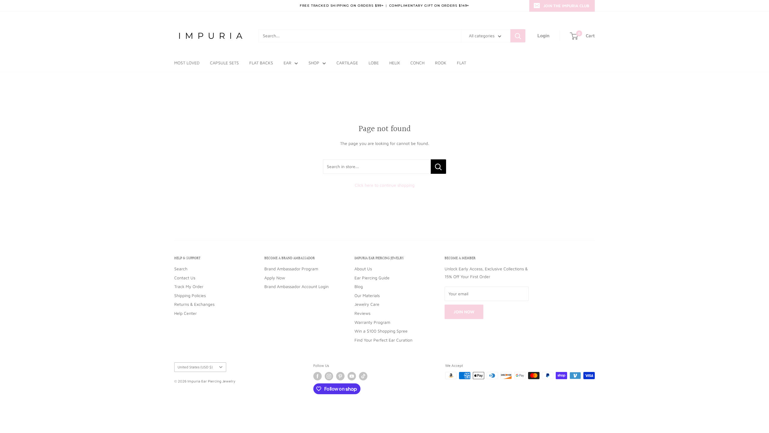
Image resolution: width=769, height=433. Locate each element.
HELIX (394, 62)
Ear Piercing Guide (372, 277)
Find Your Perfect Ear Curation (383, 339)
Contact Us (184, 277)
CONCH (417, 62)
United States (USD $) (195, 367)
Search (180, 268)
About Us (363, 268)
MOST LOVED (186, 62)
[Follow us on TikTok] (363, 376)
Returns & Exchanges (194, 304)
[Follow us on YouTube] (352, 376)
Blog (358, 286)
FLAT (461, 62)
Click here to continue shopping (385, 185)
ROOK (440, 62)
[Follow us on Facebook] (317, 376)
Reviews (362, 313)
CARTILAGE (347, 62)
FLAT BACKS (261, 62)
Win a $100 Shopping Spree (381, 330)
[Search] (517, 35)
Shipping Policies (190, 295)
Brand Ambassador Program (291, 268)
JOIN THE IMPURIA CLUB (566, 5)
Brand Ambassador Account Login (296, 286)
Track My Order (188, 286)
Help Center (185, 313)
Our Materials (367, 295)
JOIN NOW (464, 311)
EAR (287, 62)
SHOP (314, 62)
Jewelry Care (366, 304)
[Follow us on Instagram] (329, 376)
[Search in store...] (438, 166)
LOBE (374, 62)
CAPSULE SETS (224, 62)
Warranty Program (372, 322)
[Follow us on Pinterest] (340, 376)
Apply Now (274, 277)
